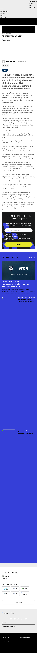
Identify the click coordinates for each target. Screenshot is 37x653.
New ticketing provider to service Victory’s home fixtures (15, 285)
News (9, 33)
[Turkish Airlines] (6, 577)
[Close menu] (33, 643)
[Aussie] (24, 589)
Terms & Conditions (24, 637)
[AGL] (6, 589)
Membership (4, 11)
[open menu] (1, 9)
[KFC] (15, 589)
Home (3, 33)
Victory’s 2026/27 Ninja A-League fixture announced (25, 432)
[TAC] (15, 594)
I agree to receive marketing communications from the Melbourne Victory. (19, 239)
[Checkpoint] (24, 594)
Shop (1, 15)
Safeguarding (5, 641)
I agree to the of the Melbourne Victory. (16, 235)
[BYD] (6, 594)
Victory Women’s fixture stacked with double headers (26, 300)
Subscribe (3, 17)
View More (32, 257)
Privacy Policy (18, 234)
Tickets (2, 13)
